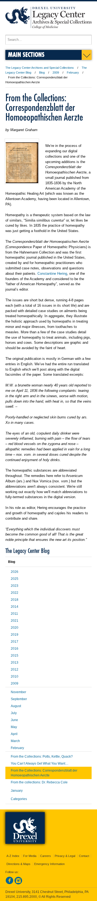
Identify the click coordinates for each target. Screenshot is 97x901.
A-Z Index (12, 855)
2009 (56, 72)
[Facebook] (9, 883)
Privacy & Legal (65, 855)
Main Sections (26, 54)
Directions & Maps (18, 864)
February (73, 72)
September (19, 699)
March (15, 741)
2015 (14, 655)
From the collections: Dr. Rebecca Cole (39, 782)
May (14, 727)
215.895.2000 (26, 897)
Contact (84, 855)
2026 (14, 572)
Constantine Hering (52, 274)
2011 (14, 614)
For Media (29, 855)
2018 (14, 600)
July (14, 713)
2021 (14, 621)
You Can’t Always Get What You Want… (39, 763)
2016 (14, 648)
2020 (14, 627)
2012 (14, 669)
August (16, 706)
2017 (14, 641)
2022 (14, 593)
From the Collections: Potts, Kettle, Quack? (42, 756)
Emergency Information (49, 864)
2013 (14, 662)
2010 (14, 676)
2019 (14, 634)
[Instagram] (18, 883)
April (14, 734)
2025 (14, 579)
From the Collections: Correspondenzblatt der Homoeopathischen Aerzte (44, 773)
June (14, 720)
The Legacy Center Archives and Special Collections (39, 67)
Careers (45, 855)
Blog (42, 72)
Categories (19, 799)
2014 (14, 607)
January (17, 791)
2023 (14, 586)
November (18, 692)
